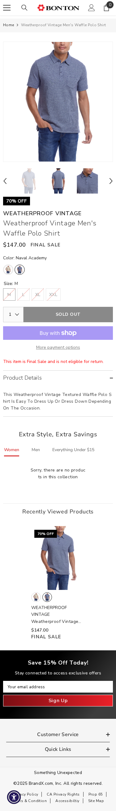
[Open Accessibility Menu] (14, 797)
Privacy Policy (25, 794)
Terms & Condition (29, 800)
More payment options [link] (58, 347)
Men (36, 450)
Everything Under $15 (73, 450)
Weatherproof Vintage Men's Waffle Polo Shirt (56, 622)
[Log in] (91, 7)
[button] (5, 181)
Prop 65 (95, 794)
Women (11, 450)
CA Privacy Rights (63, 794)
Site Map (96, 800)
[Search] (24, 7)
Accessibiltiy (67, 800)
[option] (58, 102)
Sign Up (58, 700)
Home (8, 25)
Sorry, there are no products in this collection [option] (58, 473)
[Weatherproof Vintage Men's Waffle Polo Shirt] (58, 558)
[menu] (7, 7)
